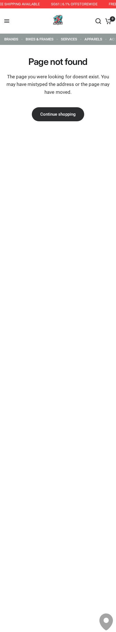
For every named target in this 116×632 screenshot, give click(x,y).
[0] (107, 21)
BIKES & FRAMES (39, 39)
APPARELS (93, 39)
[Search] (98, 21)
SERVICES (69, 39)
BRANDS (11, 39)
